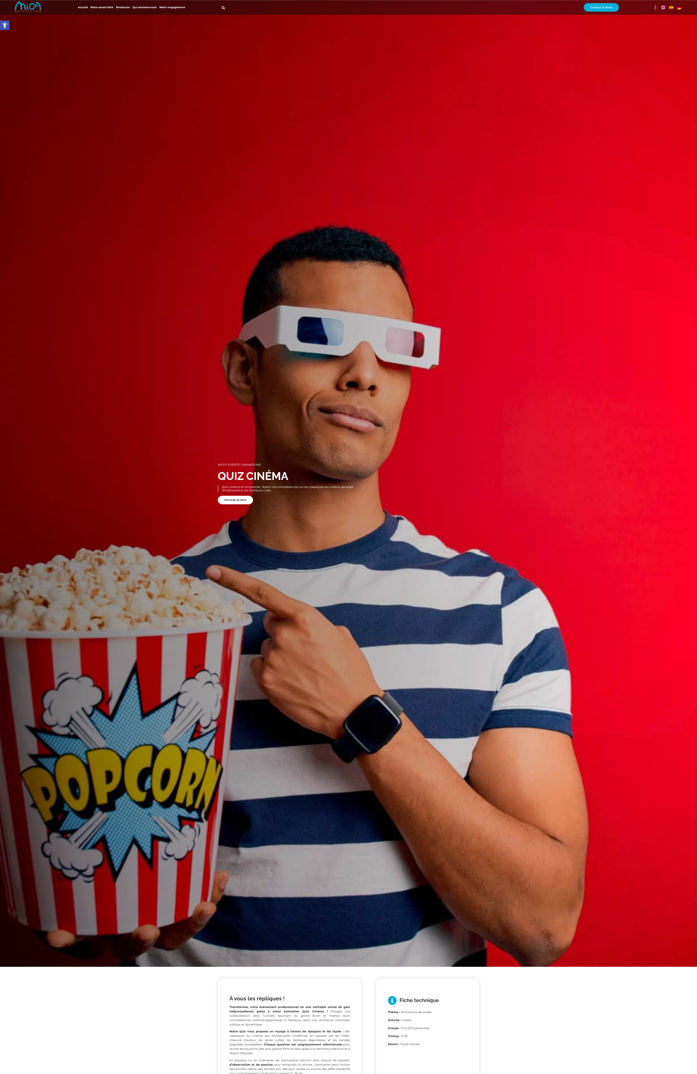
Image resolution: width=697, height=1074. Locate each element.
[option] (663, 7)
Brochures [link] (123, 7)
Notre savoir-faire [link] (101, 7)
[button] (223, 8)
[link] (4, 25)
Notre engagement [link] (172, 7)
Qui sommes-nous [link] (145, 7)
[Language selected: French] (668, 7)
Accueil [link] (83, 7)
